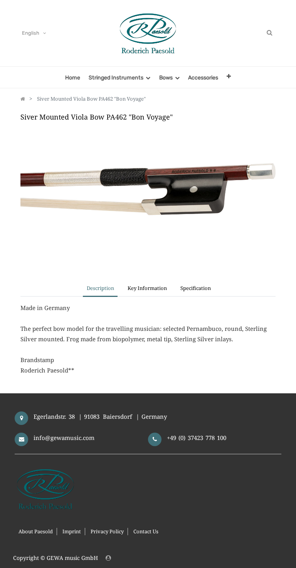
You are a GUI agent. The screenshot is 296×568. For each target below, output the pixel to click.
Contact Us (145, 531)
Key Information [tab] (147, 288)
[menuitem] (72, 77)
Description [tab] (100, 288)
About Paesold (35, 531)
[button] (228, 76)
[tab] (196, 289)
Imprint (71, 531)
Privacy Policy (107, 531)
